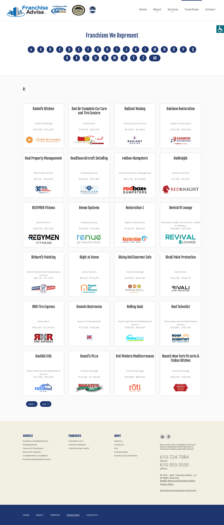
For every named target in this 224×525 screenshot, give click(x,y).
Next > (31, 404)
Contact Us (119, 444)
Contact (210, 9)
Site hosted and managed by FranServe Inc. (178, 490)
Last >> (45, 404)
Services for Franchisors (33, 448)
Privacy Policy (167, 484)
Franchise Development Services (37, 459)
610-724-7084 (174, 457)
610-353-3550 (174, 464)
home (26, 515)
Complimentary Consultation (35, 455)
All (154, 58)
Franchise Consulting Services (35, 441)
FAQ (116, 448)
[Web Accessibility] (220, 29)
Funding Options (30, 444)
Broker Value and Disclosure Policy (177, 480)
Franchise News (121, 452)
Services (173, 9)
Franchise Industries (77, 444)
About (157, 9)
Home (143, 9)
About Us (118, 441)
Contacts (92, 515)
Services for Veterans (32, 452)
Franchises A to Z (76, 441)
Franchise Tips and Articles (125, 455)
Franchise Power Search (79, 448)
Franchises (192, 9)
